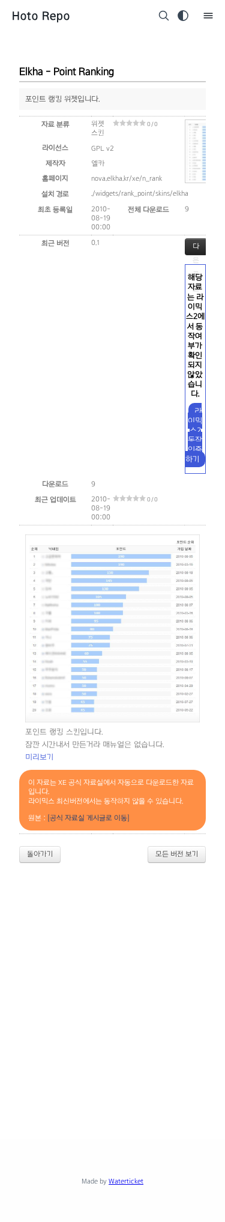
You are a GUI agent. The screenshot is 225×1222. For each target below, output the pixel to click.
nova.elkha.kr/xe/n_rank (126, 178)
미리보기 (39, 757)
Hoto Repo (41, 16)
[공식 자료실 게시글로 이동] (88, 818)
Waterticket (126, 1181)
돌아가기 (40, 854)
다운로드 (196, 248)
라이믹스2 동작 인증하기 (194, 435)
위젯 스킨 (97, 128)
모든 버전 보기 (176, 854)
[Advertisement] (112, 991)
